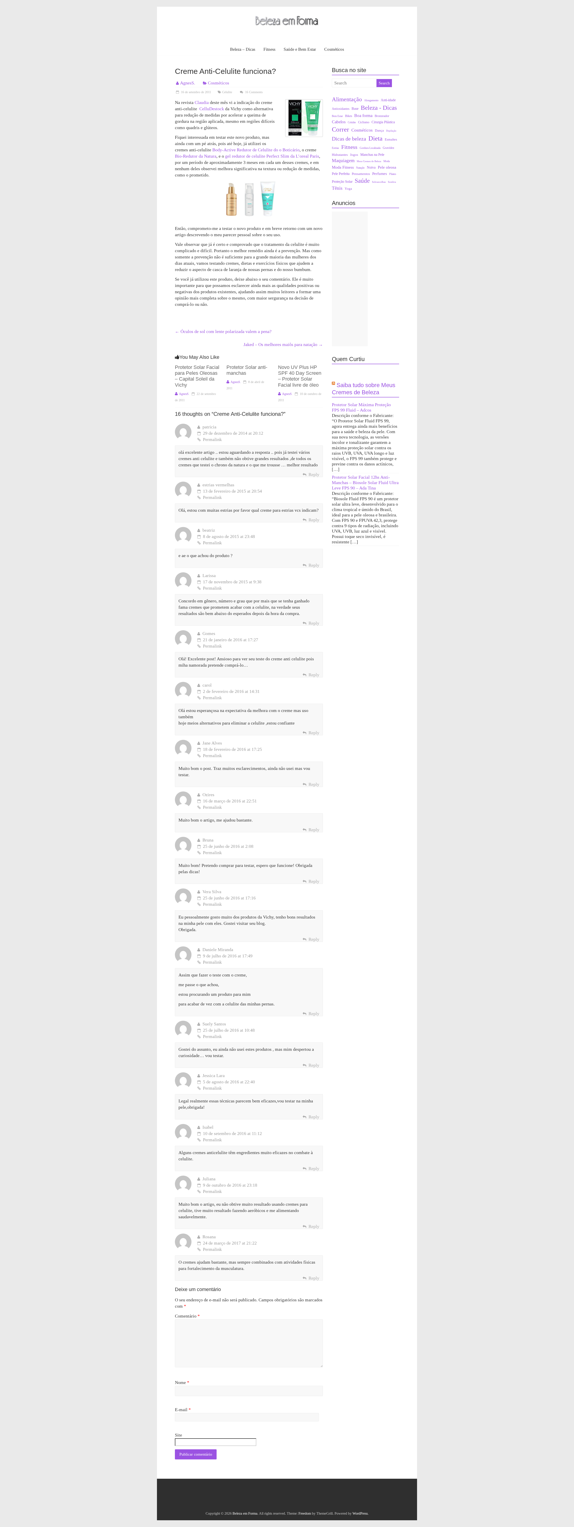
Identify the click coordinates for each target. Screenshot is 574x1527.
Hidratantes (340, 154)
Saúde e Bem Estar (300, 49)
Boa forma (363, 115)
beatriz (208, 530)
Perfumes (379, 174)
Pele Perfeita (341, 174)
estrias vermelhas (218, 484)
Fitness (269, 49)
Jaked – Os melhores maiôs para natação (283, 344)
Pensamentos (361, 174)
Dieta (375, 138)
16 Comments (253, 92)
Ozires (208, 794)
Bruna (207, 839)
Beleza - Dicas (379, 107)
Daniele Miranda (217, 949)
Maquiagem (343, 160)
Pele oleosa (387, 167)
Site (178, 1434)
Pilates (392, 174)
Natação (360, 167)
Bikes (348, 116)
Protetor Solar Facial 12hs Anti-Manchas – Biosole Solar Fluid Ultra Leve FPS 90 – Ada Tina (365, 482)
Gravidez (388, 148)
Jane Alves (212, 742)
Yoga (348, 188)
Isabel (207, 1127)
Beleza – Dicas (242, 49)
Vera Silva (211, 891)
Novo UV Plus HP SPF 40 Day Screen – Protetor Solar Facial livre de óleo (299, 376)
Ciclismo (363, 122)
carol (207, 685)
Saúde (362, 180)
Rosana (209, 1236)
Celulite (227, 92)
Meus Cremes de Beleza (369, 161)
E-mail (183, 1409)
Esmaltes (391, 139)
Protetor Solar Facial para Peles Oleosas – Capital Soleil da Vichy (197, 376)
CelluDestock (211, 108)
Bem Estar (337, 116)
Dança (379, 130)
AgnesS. (187, 82)
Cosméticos (334, 49)
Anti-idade (388, 100)
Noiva (371, 167)
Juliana (208, 1178)
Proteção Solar (342, 182)
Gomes (208, 633)
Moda (386, 161)
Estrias (335, 148)
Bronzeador (382, 116)
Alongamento (371, 100)
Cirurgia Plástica (383, 122)
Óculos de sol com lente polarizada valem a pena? (223, 331)
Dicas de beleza (349, 139)
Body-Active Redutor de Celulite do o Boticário (256, 149)
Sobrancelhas (379, 182)
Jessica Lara (213, 1075)
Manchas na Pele (372, 154)
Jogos (354, 154)
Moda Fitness (343, 167)
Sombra (392, 182)
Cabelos (339, 121)
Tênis (337, 188)
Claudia (202, 102)
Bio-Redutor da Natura (195, 156)
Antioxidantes (340, 108)
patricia (209, 426)
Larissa (209, 575)
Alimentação (347, 99)
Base (355, 109)
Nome (182, 1382)
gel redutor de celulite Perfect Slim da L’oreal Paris (272, 156)
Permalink (212, 439)
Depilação (391, 131)
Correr (340, 129)
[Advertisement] (350, 279)
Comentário (187, 1315)
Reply (314, 474)
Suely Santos (214, 1023)
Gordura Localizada (370, 148)
